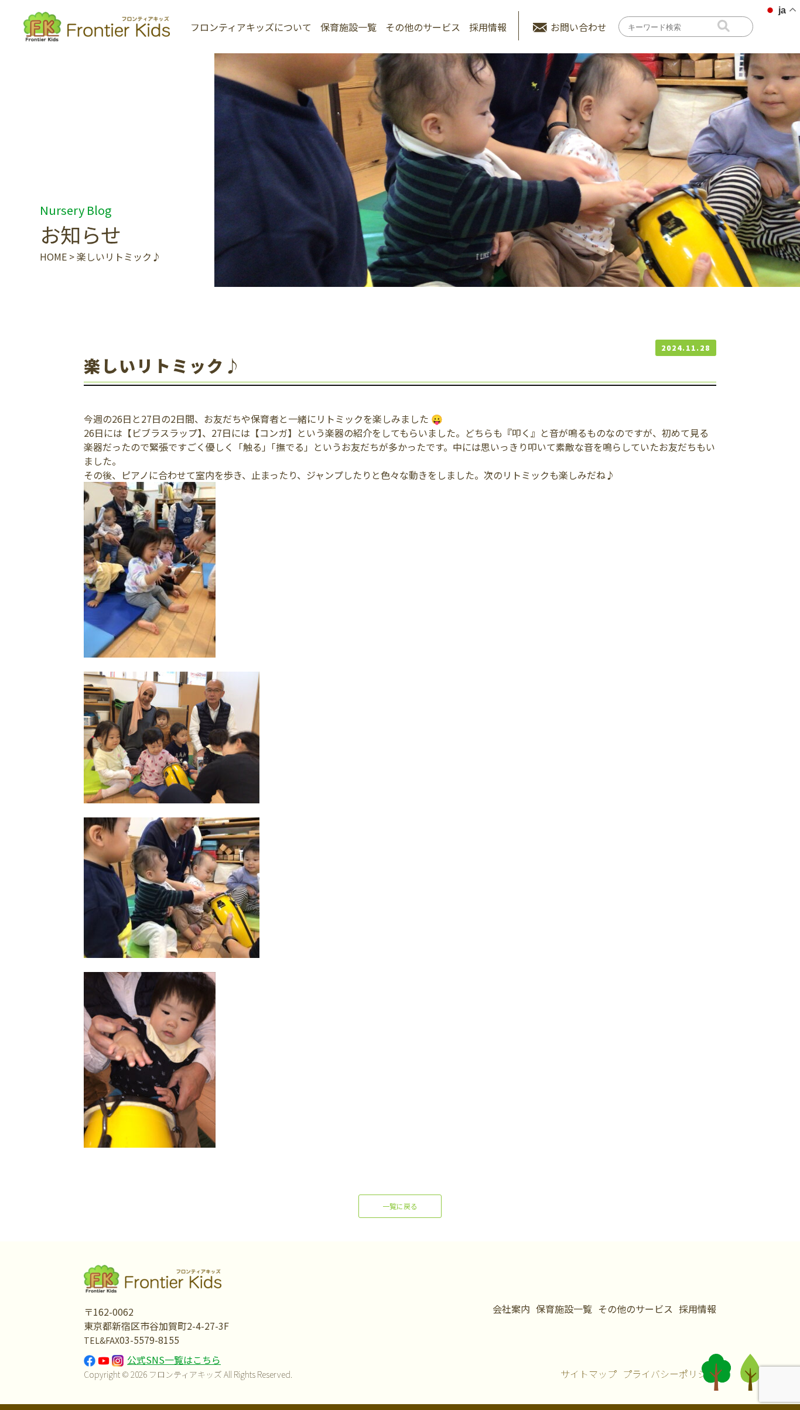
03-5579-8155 (149, 1340)
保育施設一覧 (348, 27)
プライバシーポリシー (669, 1374)
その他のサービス (635, 1309)
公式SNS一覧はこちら (174, 1360)
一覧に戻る (400, 1206)
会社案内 (511, 1309)
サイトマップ (588, 1374)
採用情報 (488, 27)
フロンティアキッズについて (251, 27)
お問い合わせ (579, 27)
